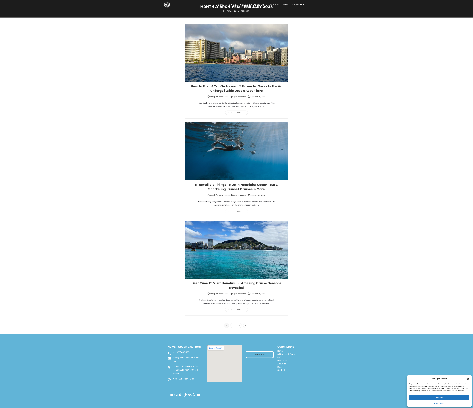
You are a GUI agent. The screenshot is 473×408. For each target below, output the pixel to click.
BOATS (273, 4)
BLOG (285, 4)
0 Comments (241, 97)
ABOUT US (297, 4)
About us (281, 364)
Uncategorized (224, 97)
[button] (468, 379)
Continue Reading (238, 112)
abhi (212, 97)
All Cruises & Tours (286, 354)
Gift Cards (282, 360)
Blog (279, 367)
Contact (281, 370)
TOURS (230, 4)
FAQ (279, 357)
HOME (220, 4)
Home (280, 351)
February (245, 11)
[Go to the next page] (245, 325)
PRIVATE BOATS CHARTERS (252, 4)
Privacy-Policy (439, 403)
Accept (439, 398)
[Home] (224, 11)
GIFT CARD (259, 354)
